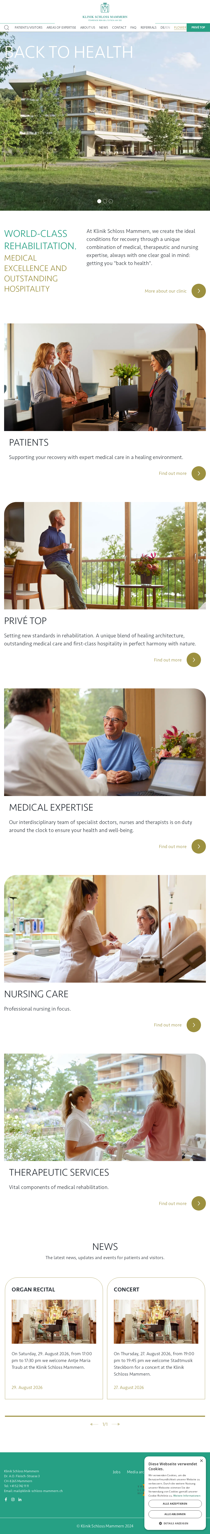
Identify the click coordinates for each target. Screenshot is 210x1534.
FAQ (133, 27)
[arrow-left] (94, 1424)
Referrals (148, 27)
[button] (175, 1523)
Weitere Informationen (186, 1495)
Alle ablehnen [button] (175, 1514)
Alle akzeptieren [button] (175, 1503)
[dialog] (175, 1493)
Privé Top (198, 27)
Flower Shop (184, 27)
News (103, 27)
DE (162, 27)
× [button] (201, 1460)
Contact (119, 27)
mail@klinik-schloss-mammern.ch (38, 1491)
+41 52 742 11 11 (19, 1486)
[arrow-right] (116, 1424)
